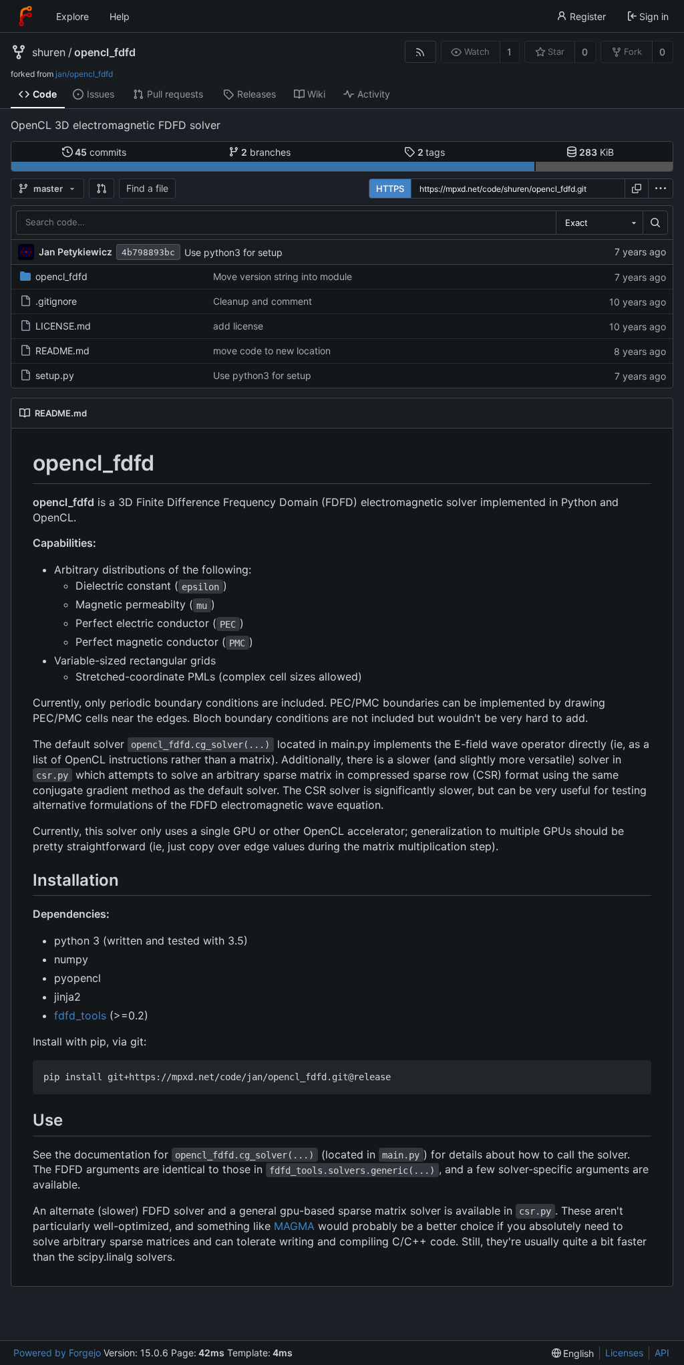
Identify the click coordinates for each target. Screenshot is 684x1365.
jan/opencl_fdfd (84, 74)
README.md (62, 350)
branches (266, 152)
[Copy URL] (637, 188)
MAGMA (294, 1226)
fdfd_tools (80, 1015)
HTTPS (390, 188)
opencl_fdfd (105, 52)
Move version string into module (282, 276)
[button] (101, 188)
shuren (48, 52)
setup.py (54, 375)
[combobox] (599, 223)
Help (120, 16)
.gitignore (56, 301)
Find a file (147, 188)
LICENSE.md (63, 326)
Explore (72, 16)
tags (431, 152)
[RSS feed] (420, 52)
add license (238, 326)
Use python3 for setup (233, 252)
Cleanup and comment (262, 301)
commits (100, 152)
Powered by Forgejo (57, 1352)
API (662, 1352)
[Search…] (655, 223)
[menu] (660, 188)
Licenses (624, 1352)
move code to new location (272, 350)
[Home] (25, 16)
